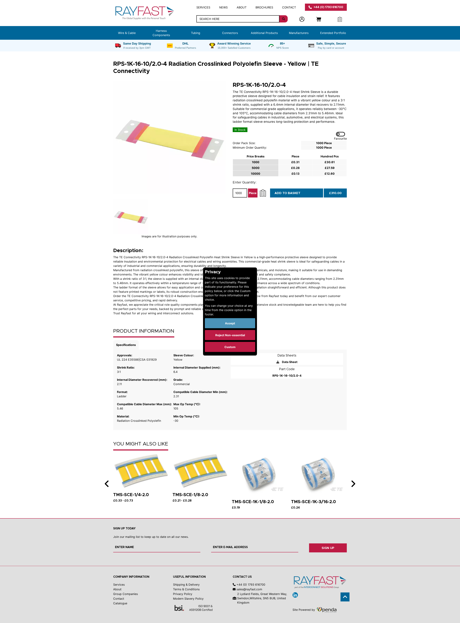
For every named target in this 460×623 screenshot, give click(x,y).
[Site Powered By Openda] (326, 609)
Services (203, 7)
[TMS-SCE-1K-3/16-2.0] (319, 474)
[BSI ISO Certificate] (193, 608)
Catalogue (120, 603)
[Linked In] (295, 595)
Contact (289, 7)
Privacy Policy (182, 594)
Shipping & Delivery (186, 584)
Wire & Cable (127, 33)
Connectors (230, 33)
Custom (230, 347)
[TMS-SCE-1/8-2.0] (200, 470)
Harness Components (161, 33)
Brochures (264, 7)
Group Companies (125, 594)
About (242, 7)
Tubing (195, 33)
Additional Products (264, 33)
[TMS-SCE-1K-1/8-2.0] (260, 474)
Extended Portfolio (333, 33)
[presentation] (107, 483)
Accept (230, 323)
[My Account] (301, 19)
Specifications (126, 345)
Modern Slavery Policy (188, 598)
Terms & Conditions (186, 589)
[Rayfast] (144, 12)
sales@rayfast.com (249, 589)
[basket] (318, 19)
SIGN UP (328, 548)
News (223, 7)
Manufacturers (299, 33)
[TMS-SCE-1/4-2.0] (141, 470)
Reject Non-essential (230, 335)
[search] (283, 18)
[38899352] (169, 137)
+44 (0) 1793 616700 (328, 7)
